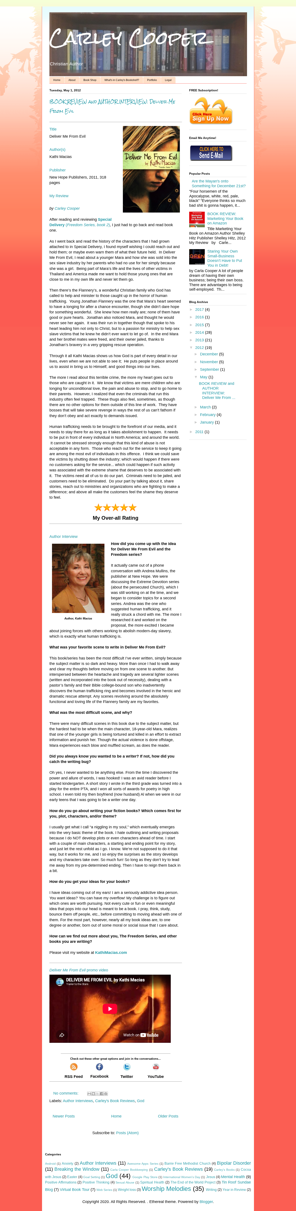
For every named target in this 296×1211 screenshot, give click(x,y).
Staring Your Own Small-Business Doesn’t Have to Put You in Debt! (224, 258)
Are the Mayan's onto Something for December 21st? (219, 183)
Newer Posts (64, 1116)
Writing (211, 1190)
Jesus (210, 1177)
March (206, 407)
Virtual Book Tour (74, 1189)
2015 (200, 325)
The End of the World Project (193, 1182)
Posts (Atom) (127, 1133)
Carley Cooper (129, 37)
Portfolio (152, 80)
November (209, 362)
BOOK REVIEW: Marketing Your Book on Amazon (225, 218)
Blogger (206, 1202)
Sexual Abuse (124, 1182)
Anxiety (67, 1163)
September (210, 369)
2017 (200, 309)
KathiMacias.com (111, 952)
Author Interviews (78, 1101)
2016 (200, 317)
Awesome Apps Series (142, 1163)
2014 (200, 332)
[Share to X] (97, 1094)
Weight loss (127, 1190)
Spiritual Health (152, 1182)
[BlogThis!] (93, 1094)
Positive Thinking (96, 1182)
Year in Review (234, 1190)
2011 (200, 432)
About (71, 80)
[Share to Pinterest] (106, 1094)
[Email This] (89, 1094)
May (204, 377)
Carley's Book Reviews (115, 1101)
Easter (72, 1177)
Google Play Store (144, 1177)
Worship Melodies (166, 1188)
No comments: (66, 1093)
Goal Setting (91, 1177)
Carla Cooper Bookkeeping (129, 1169)
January (207, 422)
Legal (168, 80)
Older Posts (168, 1116)
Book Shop (89, 80)
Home (56, 80)
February (208, 415)
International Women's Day (181, 1177)
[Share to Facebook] (101, 1094)
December (209, 354)
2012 (200, 347)
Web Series (104, 1190)
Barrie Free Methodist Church (187, 1163)
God (140, 1101)
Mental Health (233, 1177)
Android (50, 1163)
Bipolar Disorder (234, 1163)
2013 (200, 340)
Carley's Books (224, 1169)
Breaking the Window (76, 1169)
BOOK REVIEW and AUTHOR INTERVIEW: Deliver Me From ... (217, 390)
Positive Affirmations (60, 1182)
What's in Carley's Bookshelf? (121, 80)
